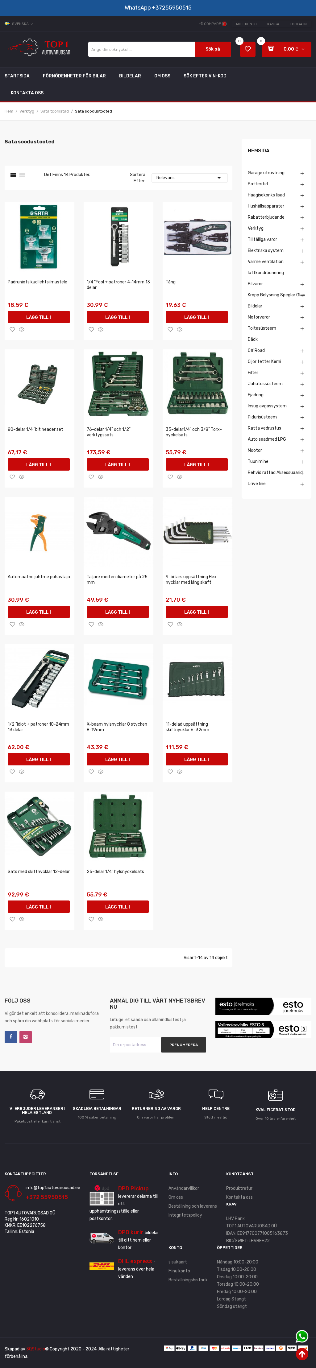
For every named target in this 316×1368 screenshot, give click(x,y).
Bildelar (255, 306)
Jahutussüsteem (265, 383)
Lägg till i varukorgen (38, 319)
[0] (248, 49)
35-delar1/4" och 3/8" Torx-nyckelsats (194, 432)
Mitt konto (246, 24)
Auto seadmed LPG (267, 439)
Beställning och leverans (192, 1206)
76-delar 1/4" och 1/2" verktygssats (109, 432)
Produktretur (239, 1188)
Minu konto (179, 1271)
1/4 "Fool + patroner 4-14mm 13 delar (118, 284)
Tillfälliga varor (262, 239)
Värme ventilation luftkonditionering (266, 267)
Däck (253, 339)
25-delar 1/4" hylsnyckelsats (115, 871)
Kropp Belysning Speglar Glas (276, 295)
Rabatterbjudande (266, 217)
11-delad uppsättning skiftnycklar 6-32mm (187, 727)
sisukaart (177, 1262)
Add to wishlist (12, 329)
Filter (253, 372)
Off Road (256, 350)
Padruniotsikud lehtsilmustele (37, 282)
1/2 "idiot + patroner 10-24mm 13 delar (38, 727)
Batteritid (258, 184)
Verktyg (256, 228)
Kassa (273, 24)
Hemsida (258, 151)
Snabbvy (21, 329)
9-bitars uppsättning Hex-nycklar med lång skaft (192, 579)
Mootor (255, 450)
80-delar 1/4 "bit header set (35, 429)
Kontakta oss (239, 1197)
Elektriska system (266, 250)
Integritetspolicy (185, 1215)
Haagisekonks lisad (266, 195)
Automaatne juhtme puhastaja (39, 576)
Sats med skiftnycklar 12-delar (39, 871)
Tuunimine (258, 461)
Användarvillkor (183, 1188)
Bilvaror (255, 283)
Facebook (11, 1037)
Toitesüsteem (262, 328)
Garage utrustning (266, 172)
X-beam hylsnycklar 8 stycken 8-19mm (117, 727)
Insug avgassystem (267, 406)
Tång (171, 282)
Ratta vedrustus (264, 428)
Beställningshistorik (188, 1280)
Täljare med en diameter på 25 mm (117, 579)
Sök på (213, 49)
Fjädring (256, 395)
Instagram (25, 1037)
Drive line (257, 483)
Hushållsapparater (266, 206)
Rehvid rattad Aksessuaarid (275, 472)
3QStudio (35, 1349)
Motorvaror (259, 317)
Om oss (175, 1197)
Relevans (189, 178)
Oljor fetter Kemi (264, 361)
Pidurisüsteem (262, 417)
